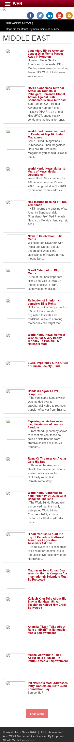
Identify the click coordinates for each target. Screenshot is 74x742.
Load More (37, 714)
